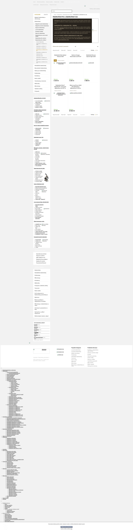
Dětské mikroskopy (75, 353)
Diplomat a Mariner (14, 388)
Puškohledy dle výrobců (11, 444)
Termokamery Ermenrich (11, 466)
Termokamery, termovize (40, 81)
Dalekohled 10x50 (12, 411)
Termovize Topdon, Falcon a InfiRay (13, 467)
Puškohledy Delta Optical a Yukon (15, 448)
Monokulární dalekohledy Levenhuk (13, 433)
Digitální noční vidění (11, 453)
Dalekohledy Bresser (13, 381)
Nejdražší (69, 50)
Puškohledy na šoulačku (11, 439)
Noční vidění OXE (10, 454)
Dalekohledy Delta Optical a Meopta (15, 398)
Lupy (8, 497)
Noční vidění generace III (9, 521)
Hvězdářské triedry (10, 428)
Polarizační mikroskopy (11, 483)
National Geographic (15, 386)
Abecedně (75, 50)
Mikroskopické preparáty (11, 496)
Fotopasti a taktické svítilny (41, 285)
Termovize (37, 288)
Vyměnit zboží (36, 4)
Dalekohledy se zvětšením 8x (14, 408)
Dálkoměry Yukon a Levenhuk (12, 470)
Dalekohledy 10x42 (39, 55)
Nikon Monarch (14, 395)
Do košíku (63, 80)
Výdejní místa (56, 1)
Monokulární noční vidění (11, 452)
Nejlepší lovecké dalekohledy (41, 23)
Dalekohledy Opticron (13, 399)
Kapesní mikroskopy (10, 478)
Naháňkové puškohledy (11, 438)
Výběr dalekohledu (8, 515)
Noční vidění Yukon (10, 456)
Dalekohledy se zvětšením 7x (41, 46)
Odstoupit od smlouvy (44, 4)
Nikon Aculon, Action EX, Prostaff (17, 394)
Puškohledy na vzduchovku (12, 441)
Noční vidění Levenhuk (11, 455)
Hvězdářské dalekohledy (40, 65)
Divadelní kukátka (39, 31)
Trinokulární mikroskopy (11, 487)
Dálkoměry (37, 83)
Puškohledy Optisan (12, 447)
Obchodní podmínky (41, 1)
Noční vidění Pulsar (10, 458)
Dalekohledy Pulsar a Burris (14, 400)
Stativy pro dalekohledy (40, 70)
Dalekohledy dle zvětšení (67, 14)
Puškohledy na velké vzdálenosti (13, 443)
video (41, 181)
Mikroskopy (37, 86)
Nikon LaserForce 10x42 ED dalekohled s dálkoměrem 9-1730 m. (75, 87)
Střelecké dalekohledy (11, 435)
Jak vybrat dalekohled (79, 38)
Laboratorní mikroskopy (11, 482)
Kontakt (62, 1)
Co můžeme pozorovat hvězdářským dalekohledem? (15, 519)
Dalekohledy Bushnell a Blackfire (15, 397)
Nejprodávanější (56, 50)
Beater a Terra (13, 389)
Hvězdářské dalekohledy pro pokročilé (14, 421)
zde (71, 528)
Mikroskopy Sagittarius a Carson (15, 492)
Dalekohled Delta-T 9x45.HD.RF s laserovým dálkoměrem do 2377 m (60, 87)
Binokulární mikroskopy (11, 485)
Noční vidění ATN (10, 457)
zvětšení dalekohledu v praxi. (63, 39)
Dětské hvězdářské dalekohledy (13, 419)
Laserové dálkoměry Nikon (12, 469)
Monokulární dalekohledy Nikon (13, 434)
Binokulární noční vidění (11, 451)
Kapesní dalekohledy (39, 27)
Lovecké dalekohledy (75, 349)
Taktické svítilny (38, 88)
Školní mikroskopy (10, 477)
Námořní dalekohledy (40, 33)
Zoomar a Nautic (14, 385)
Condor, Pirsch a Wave (15, 384)
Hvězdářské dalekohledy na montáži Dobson (15, 422)
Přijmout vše (63, 526)
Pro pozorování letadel (38, 337)
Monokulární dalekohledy (41, 68)
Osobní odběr (90, 357)
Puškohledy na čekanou (11, 440)
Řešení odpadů (91, 364)
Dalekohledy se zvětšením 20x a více (41, 62)
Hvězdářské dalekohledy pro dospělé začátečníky (16, 418)
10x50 (41, 100)
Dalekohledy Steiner (13, 403)
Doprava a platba (49, 1)
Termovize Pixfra (10, 462)
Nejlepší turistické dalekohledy (42, 25)
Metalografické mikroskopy (12, 484)
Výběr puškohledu (8, 517)
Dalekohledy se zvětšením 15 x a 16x (42, 60)
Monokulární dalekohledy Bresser (13, 431)
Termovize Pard (10, 464)
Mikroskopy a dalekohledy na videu (42, 304)
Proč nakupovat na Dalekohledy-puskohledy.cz (41, 294)
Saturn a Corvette (14, 383)
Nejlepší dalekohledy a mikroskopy (40, 18)
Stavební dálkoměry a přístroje (12, 474)
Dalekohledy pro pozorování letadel (41, 36)
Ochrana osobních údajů (93, 352)
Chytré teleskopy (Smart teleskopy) (13, 420)
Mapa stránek (90, 362)
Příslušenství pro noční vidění (12, 460)
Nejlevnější (63, 50)
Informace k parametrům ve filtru (41, 308)
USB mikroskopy (10, 480)
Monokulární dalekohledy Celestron (13, 432)
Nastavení (70, 526)
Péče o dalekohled (8, 516)
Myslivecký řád (7, 520)
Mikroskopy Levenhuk (13, 495)
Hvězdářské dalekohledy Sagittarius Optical (15, 427)
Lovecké (36, 324)
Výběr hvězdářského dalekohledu (11, 518)
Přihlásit (96, 4)
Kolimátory (37, 75)
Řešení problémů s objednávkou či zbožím (40, 300)
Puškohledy (37, 73)
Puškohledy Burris (12, 446)
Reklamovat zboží (53, 4)
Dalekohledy (59, 14)
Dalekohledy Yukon (12, 396)
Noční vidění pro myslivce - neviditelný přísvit (15, 459)
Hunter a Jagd (13, 382)
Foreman (12, 391)
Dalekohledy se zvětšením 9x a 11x (41, 50)
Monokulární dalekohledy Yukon (13, 430)
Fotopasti (37, 91)
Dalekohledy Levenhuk (13, 401)
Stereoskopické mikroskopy (12, 479)
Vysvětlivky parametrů (92, 361)
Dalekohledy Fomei (12, 387)
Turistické (36, 327)
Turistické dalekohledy (76, 351)
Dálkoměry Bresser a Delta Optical (13, 472)
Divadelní (36, 334)
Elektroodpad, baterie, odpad (41, 316)
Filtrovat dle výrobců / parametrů (60, 46)
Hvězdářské (36, 329)
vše (97, 50)
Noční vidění (38, 78)
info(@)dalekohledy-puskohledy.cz (65, 8)
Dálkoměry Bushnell (10, 471)
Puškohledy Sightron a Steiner (14, 445)
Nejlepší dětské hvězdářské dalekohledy (14, 417)
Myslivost (37, 297)
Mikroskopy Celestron (13, 494)
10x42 (39, 102)
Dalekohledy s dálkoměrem (12, 473)
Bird (11, 392)
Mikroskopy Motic (12, 491)
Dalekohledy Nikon (12, 393)
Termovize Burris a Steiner (12, 465)
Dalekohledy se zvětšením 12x (41, 57)
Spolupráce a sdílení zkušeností (39, 312)
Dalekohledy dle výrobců (40, 38)
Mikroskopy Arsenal (12, 493)
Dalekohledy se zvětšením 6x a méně (41, 44)
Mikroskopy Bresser (12, 489)
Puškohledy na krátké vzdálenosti (13, 442)
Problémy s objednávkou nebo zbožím (93, 350)
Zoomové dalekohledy (13, 405)
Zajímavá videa (7, 514)
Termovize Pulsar (10, 463)
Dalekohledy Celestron (13, 402)
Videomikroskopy (10, 481)
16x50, (36, 102)
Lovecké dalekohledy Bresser (14, 373)
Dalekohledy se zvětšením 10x (41, 52)
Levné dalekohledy (39, 29)
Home (34, 1)
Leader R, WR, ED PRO (15, 390)
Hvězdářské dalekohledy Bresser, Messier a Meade (16, 424)
